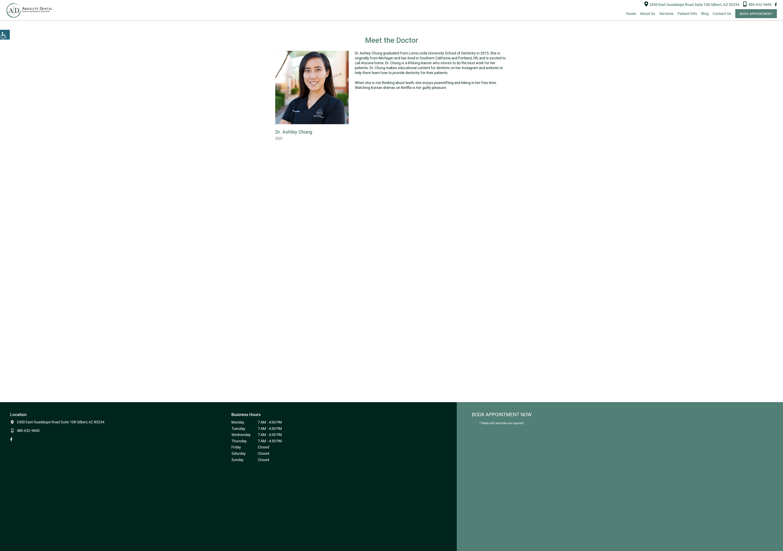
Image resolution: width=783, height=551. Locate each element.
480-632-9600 (760, 4)
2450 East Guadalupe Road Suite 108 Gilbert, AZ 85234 (694, 4)
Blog (705, 13)
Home (631, 13)
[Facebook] (776, 4)
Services (666, 13)
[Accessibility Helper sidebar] (5, 35)
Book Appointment (756, 13)
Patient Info (687, 13)
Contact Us (722, 13)
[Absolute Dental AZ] (29, 10)
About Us (647, 13)
